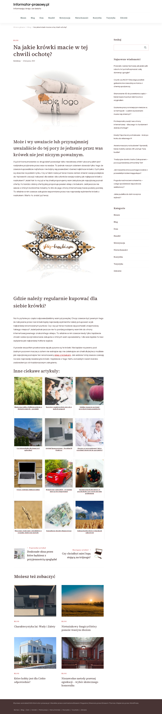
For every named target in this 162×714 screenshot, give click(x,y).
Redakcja (17, 61)
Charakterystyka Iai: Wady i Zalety (34, 626)
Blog (33, 18)
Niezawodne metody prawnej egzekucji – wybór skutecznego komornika (80, 682)
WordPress (134, 703)
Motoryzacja (64, 18)
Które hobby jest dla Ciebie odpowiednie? (30, 680)
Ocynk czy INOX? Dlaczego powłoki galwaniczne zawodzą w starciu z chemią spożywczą (129, 83)
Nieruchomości (81, 18)
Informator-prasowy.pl (31, 4)
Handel (51, 18)
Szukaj (117, 39)
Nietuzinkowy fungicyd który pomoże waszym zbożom (79, 628)
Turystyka (110, 18)
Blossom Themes (109, 703)
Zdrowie (123, 18)
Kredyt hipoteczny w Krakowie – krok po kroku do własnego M (131, 136)
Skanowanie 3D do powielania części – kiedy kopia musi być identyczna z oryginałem (130, 97)
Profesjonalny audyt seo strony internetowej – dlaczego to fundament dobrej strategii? (131, 124)
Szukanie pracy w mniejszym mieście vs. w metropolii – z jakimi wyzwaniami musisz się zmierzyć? (131, 111)
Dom (41, 18)
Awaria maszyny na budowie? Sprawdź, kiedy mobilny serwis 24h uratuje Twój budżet (131, 149)
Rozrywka (97, 18)
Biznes (23, 18)
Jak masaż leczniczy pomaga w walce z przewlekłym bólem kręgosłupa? (131, 171)
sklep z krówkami (62, 355)
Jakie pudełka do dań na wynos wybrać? (127, 195)
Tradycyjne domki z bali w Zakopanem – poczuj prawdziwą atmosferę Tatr (131, 161)
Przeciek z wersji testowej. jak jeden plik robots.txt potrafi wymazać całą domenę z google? (131, 69)
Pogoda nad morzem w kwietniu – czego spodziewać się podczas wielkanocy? (128, 184)
